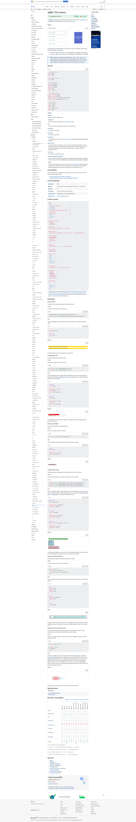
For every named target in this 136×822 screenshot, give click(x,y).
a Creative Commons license (76, 820)
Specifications (94, 25)
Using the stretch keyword (55, 556)
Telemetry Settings (53, 817)
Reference (33, 134)
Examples (93, 23)
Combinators (34, 526)
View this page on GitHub (53, 788)
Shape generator (35, 132)
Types (33, 537)
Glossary (92, 811)
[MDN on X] (35, 810)
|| (63, 232)
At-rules (33, 533)
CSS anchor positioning (54, 771)
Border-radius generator (36, 123)
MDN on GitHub (79, 811)
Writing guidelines (79, 807)
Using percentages (53, 423)
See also (93, 28)
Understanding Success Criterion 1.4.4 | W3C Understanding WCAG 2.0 (63, 178)
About (61, 803)
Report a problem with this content (66, 788)
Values (49, 113)
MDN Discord (78, 809)
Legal (60, 817)
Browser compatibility (96, 26)
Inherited (50, 188)
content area (82, 19)
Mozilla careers (63, 807)
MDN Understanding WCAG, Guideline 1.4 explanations (60, 176)
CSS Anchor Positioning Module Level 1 (74, 291)
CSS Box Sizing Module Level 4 (64, 292)
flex (70, 558)
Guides (32, 17)
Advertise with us (63, 809)
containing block (67, 121)
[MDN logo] (33, 801)
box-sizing (81, 167)
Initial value (50, 183)
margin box (63, 164)
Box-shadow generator (36, 125)
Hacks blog (93, 813)
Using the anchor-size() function (57, 628)
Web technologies (94, 803)
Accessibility (94, 18)
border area (73, 21)
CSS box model (53, 769)
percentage (62, 196)
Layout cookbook (35, 116)
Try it (93, 14)
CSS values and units (54, 772)
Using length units (53, 355)
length (59, 196)
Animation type (51, 196)
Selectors (33, 524)
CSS (53, 19)
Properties (34, 137)
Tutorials (92, 809)
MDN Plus (62, 811)
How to (32, 114)
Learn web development (95, 805)
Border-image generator (36, 121)
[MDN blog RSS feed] (39, 810)
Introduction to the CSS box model (56, 768)
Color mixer (34, 130)
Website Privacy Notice (43, 817)
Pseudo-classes (35, 528)
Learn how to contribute (53, 783)
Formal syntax (94, 21)
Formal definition (95, 20)
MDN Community (79, 803)
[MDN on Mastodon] (37, 810)
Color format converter (36, 128)
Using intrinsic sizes (53, 470)
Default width (51, 302)
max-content (67, 139)
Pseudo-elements (35, 531)
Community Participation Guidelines (69, 817)
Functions (33, 539)
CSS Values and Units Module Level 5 (57, 294)
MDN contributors (70, 786)
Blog (87, 6)
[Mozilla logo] (34, 817)
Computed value (51, 193)
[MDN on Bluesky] (33, 810)
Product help (62, 813)
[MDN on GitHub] (31, 810)
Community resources (80, 805)
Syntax (93, 16)
